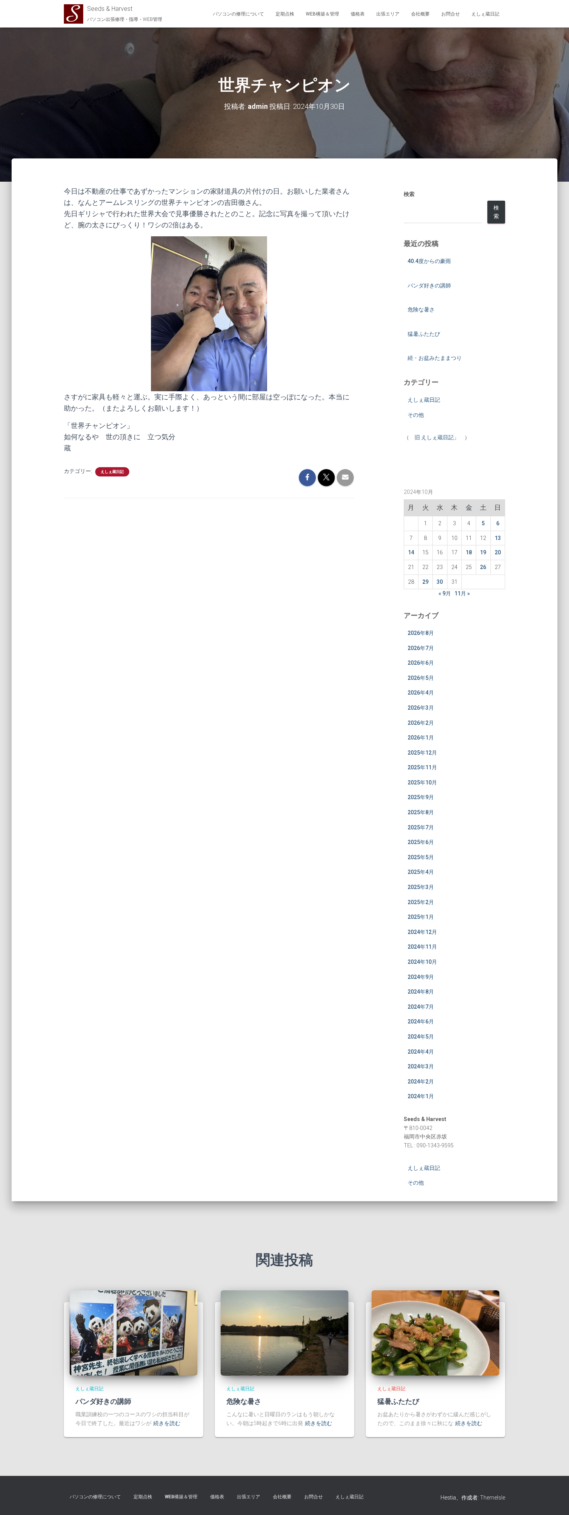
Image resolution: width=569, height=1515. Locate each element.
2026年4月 (421, 693)
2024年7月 (421, 1007)
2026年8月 (421, 633)
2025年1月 (421, 917)
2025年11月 (422, 767)
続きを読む (166, 1423)
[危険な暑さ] (284, 1332)
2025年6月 (421, 842)
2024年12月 (422, 932)
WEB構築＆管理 (322, 14)
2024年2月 (421, 1081)
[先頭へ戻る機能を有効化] (554, 1499)
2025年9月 (421, 797)
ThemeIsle (492, 1497)
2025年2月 (421, 902)
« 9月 (445, 593)
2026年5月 (421, 678)
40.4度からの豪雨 (429, 261)
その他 (416, 415)
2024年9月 (421, 977)
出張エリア (387, 14)
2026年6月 (421, 663)
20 (498, 552)
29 (425, 582)
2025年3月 (421, 887)
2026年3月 (421, 708)
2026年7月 (421, 648)
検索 (409, 194)
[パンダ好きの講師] (133, 1332)
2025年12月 (422, 753)
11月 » (462, 593)
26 (483, 567)
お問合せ (450, 14)
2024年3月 (421, 1066)
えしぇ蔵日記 (485, 14)
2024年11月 (422, 947)
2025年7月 (421, 827)
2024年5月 (421, 1037)
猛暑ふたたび (424, 334)
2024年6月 (421, 1021)
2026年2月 (421, 723)
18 (469, 552)
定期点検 (285, 14)
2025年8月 (421, 812)
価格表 (358, 14)
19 (483, 552)
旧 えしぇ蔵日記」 (437, 437)
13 (498, 538)
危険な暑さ (421, 309)
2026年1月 (421, 737)
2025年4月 (421, 872)
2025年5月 (421, 857)
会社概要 (420, 14)
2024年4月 (421, 1052)
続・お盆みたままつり (435, 358)
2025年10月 (422, 782)
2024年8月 (421, 992)
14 (411, 552)
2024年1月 (421, 1096)
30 (440, 582)
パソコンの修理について (238, 14)
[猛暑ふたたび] (435, 1332)
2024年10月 (422, 962)
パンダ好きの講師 (429, 285)
